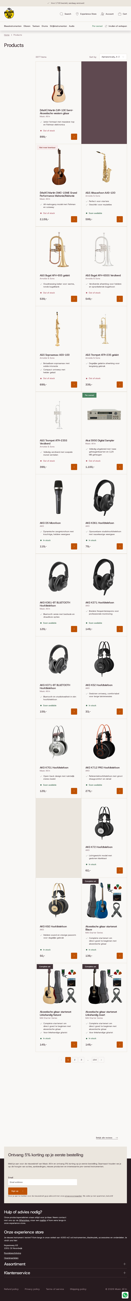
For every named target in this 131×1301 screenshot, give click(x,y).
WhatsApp (24, 1220)
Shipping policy (78, 1289)
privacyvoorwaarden (73, 1196)
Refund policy (11, 1289)
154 (95, 1059)
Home (6, 35)
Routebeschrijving (12, 1253)
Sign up (14, 1191)
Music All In (121, 1289)
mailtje (43, 1220)
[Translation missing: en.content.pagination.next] (101, 1060)
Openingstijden (11, 1258)
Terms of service (55, 1289)
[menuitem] (13, 26)
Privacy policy (32, 1289)
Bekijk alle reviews (104, 1137)
